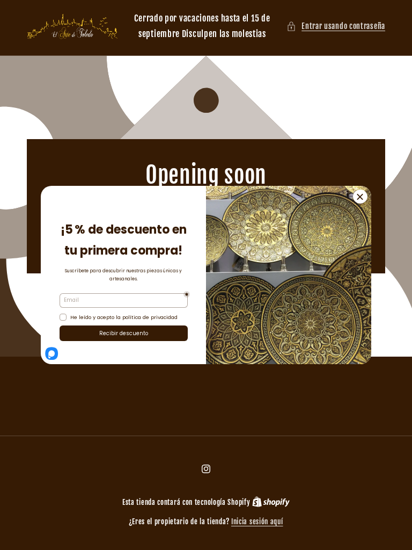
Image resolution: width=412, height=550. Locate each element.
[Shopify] (271, 502)
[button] (335, 26)
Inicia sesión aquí (257, 521)
